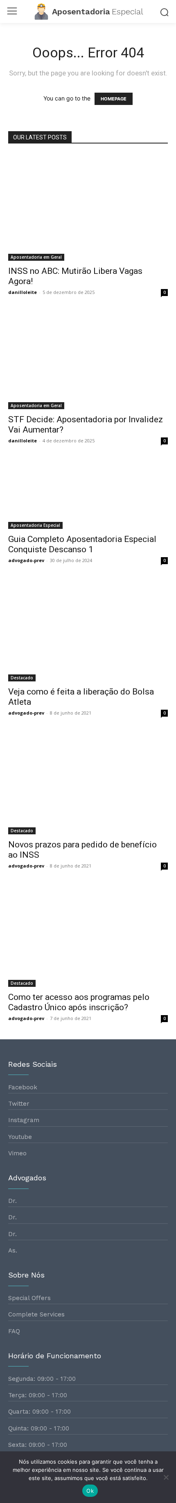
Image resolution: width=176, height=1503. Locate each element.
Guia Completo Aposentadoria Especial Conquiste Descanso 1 (82, 544)
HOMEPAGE (113, 99)
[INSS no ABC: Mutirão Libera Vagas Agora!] (88, 207)
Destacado (22, 678)
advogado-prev (26, 560)
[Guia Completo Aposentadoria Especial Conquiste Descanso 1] (88, 495)
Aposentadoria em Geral (36, 257)
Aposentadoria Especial (35, 525)
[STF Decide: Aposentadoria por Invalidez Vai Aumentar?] (88, 361)
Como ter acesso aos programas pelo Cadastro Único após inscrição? (78, 1002)
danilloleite (22, 292)
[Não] (166, 1477)
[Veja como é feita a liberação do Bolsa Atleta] (88, 631)
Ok (90, 1490)
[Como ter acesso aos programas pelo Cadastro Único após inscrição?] (88, 937)
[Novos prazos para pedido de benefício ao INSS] (88, 784)
